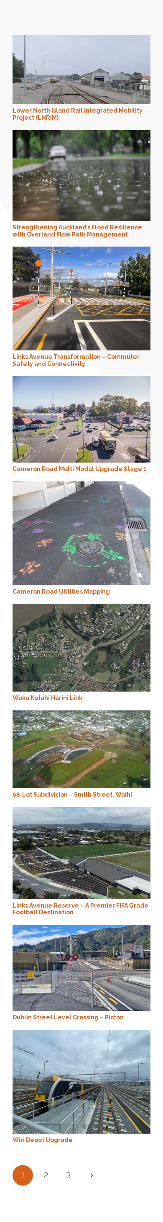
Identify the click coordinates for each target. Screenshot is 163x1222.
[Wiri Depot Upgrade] (81, 1034)
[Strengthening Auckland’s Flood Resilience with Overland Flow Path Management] (81, 134)
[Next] (91, 1175)
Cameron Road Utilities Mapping (61, 591)
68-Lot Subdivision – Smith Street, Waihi (72, 794)
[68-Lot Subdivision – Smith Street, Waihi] (81, 715)
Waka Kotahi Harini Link (47, 698)
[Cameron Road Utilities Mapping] (81, 486)
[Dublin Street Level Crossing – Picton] (81, 929)
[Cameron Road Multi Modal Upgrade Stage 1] (81, 380)
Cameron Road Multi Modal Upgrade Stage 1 (79, 469)
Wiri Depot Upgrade (43, 1140)
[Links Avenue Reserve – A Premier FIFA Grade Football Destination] (81, 811)
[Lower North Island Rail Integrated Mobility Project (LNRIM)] (81, 39)
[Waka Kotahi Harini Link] (81, 608)
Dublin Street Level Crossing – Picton (68, 1017)
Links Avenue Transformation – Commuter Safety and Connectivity (76, 360)
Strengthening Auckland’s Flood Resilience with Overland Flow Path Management (77, 231)
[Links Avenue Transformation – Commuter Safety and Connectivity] (81, 251)
